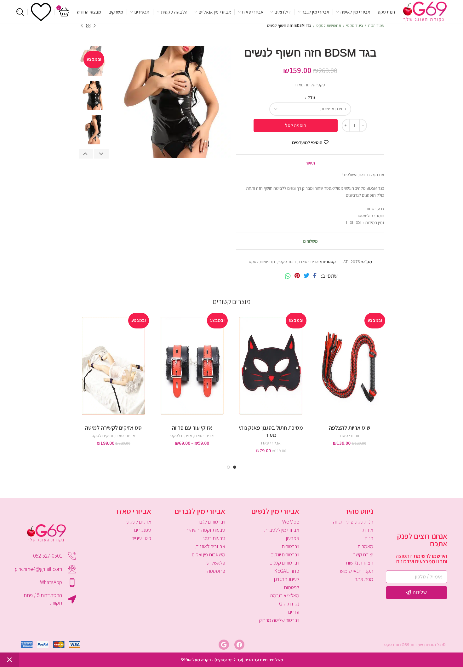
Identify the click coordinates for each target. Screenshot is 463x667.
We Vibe (290, 521)
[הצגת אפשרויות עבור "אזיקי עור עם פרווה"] (159, 335)
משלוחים (310, 241)
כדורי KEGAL (286, 570)
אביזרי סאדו (309, 261)
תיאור (310, 163)
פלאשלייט (216, 562)
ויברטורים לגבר (211, 521)
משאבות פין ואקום (208, 554)
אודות (368, 529)
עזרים (293, 611)
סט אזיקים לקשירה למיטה (113, 427)
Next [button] (101, 154)
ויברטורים (290, 546)
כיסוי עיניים (141, 538)
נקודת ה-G (289, 603)
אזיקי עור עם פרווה (192, 427)
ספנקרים (142, 529)
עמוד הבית (376, 25)
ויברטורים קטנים (284, 562)
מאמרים (365, 546)
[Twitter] (306, 276)
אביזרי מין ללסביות (281, 529)
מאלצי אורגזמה (284, 595)
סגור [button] (9, 659)
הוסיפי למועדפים (307, 142)
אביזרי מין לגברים (199, 511)
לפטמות (291, 587)
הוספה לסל (295, 125)
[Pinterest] (297, 276)
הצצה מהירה (316, 349)
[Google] (224, 645)
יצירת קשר (363, 554)
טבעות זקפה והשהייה (205, 529)
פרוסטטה (216, 570)
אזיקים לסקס (181, 435)
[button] (316, 335)
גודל (311, 97)
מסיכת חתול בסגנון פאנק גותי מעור (271, 431)
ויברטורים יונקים (285, 554)
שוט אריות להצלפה (349, 427)
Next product (82, 25)
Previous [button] (86, 154)
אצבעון (292, 538)
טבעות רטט (214, 538)
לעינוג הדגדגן (286, 579)
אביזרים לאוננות (210, 546)
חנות (368, 538)
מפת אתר (364, 579)
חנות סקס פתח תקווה (353, 521)
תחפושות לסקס (328, 25)
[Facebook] (314, 276)
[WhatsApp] (288, 276)
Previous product (94, 25)
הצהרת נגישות (359, 562)
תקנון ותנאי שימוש (356, 570)
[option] (94, 95)
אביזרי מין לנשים (275, 511)
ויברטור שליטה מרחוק (279, 620)
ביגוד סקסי (354, 25)
